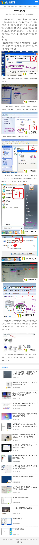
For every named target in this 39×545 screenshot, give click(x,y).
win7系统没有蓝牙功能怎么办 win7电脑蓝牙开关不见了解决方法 (24, 436)
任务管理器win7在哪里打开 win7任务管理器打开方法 (24, 383)
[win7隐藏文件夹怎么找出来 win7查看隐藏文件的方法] (7, 416)
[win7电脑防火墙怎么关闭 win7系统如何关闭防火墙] (7, 458)
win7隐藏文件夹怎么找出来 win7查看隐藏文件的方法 (24, 415)
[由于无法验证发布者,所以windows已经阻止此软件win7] (7, 489)
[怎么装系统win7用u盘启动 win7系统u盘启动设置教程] (7, 395)
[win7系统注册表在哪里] (7, 500)
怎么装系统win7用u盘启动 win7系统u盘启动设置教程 (24, 394)
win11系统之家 (12, 6)
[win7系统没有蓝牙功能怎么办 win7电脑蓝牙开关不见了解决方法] (7, 437)
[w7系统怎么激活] (7, 531)
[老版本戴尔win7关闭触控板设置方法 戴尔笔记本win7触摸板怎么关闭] (7, 427)
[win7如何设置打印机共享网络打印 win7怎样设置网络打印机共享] (7, 374)
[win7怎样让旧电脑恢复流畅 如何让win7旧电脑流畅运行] (7, 469)
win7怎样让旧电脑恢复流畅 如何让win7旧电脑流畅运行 (24, 467)
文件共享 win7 (17, 518)
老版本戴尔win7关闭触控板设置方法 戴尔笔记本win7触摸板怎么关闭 (24, 425)
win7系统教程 (27, 6)
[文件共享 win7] (7, 521)
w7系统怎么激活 (18, 529)
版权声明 (19, 542)
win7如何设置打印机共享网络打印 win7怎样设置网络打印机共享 (24, 373)
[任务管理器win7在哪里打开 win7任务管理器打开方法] (7, 385)
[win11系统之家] (11, 2)
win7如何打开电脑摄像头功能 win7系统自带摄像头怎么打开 (24, 404)
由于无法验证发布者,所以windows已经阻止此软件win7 (24, 488)
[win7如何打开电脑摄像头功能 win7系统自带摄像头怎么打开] (7, 406)
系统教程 (19, 6)
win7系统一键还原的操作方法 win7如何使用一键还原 (24, 446)
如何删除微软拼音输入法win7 (23, 476)
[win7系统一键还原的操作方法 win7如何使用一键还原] (7, 448)
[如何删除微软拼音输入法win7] (7, 479)
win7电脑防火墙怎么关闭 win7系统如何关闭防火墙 (24, 457)
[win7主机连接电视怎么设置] (7, 510)
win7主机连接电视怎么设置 (22, 508)
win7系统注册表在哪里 (20, 497)
